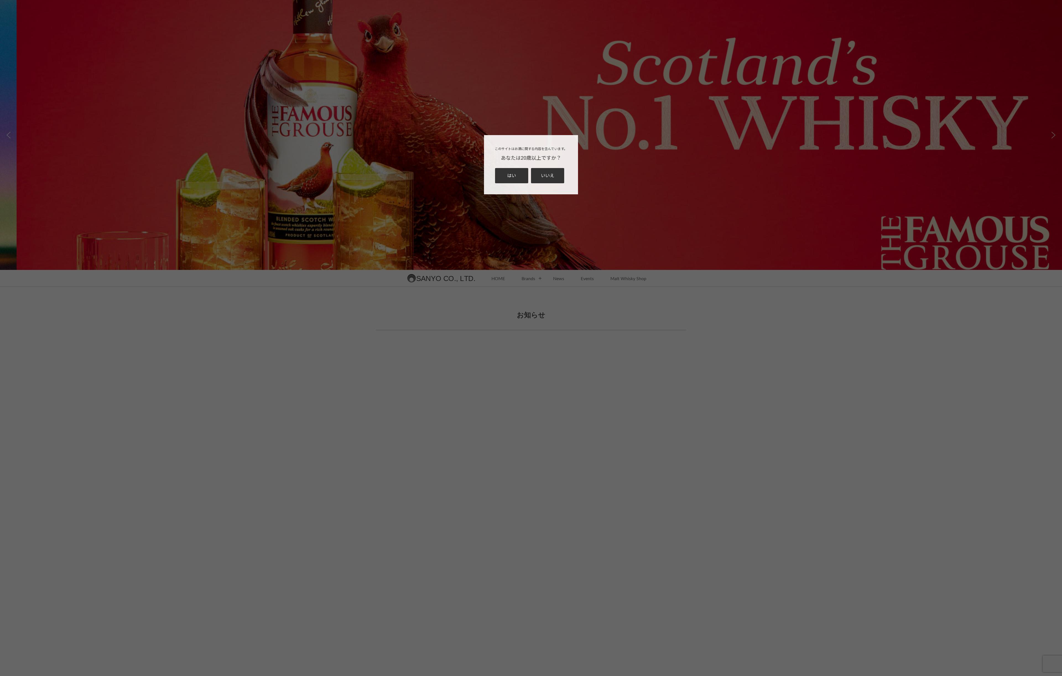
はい (511, 175)
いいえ (547, 175)
